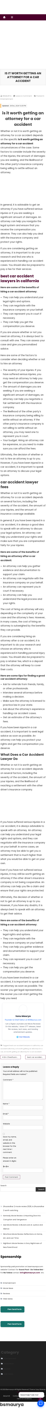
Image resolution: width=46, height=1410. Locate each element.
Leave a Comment (24, 96)
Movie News (8, 1288)
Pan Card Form (14, 1309)
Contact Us (17, 1396)
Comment (8, 1080)
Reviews (6, 1293)
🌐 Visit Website (23, 1037)
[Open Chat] (40, 1403)
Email (6, 1114)
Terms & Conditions (24, 1399)
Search (3, 1185)
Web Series (8, 1299)
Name (6, 1104)
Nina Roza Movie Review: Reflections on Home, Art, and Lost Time (22, 1236)
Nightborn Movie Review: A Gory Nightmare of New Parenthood (22, 1245)
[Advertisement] (23, 45)
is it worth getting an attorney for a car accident (22, 1052)
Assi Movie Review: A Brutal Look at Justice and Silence (23, 1227)
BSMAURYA (7, 96)
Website (6, 1124)
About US (6, 1396)
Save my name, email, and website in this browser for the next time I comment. (9, 1145)
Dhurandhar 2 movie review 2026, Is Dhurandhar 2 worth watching (23, 1208)
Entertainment (6, 99)
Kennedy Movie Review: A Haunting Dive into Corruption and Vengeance (22, 1217)
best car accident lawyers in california (19, 278)
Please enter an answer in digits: (9, 1159)
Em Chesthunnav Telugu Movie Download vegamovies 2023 (12, 1057)
